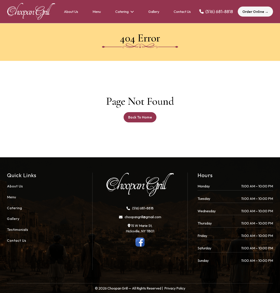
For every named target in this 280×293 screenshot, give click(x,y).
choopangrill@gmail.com (143, 217)
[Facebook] (140, 242)
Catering (122, 11)
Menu (97, 11)
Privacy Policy (174, 288)
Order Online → (255, 11)
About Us (71, 11)
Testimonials (17, 229)
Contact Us (182, 11)
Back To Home (140, 117)
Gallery (153, 11)
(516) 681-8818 (143, 208)
